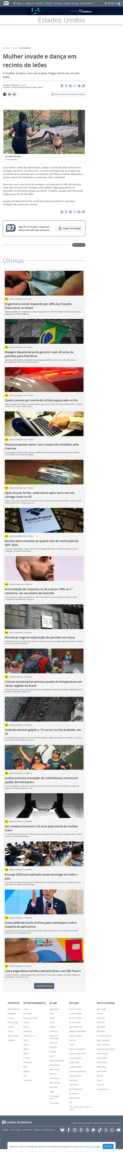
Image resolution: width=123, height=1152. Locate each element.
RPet (25, 1067)
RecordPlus (101, 1031)
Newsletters (101, 1027)
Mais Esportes (13, 1036)
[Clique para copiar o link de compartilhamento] (83, 85)
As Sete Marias (75, 1022)
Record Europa (102, 1053)
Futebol (11, 1027)
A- (14, 94)
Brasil (15, 48)
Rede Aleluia (101, 1067)
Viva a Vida (27, 1080)
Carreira (100, 1013)
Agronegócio (54, 1009)
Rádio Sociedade (103, 1040)
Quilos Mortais (74, 1098)
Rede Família (102, 1071)
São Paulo (53, 1087)
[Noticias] (61, 11)
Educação (53, 1047)
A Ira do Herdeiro (75, 1013)
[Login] (119, 3)
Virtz (25, 1076)
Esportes (58, 3)
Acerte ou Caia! (75, 1009)
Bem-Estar (27, 1013)
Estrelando (27, 1031)
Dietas (25, 1027)
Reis (70, 1102)
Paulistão (11, 1040)
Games (26, 1045)
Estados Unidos (78, 245)
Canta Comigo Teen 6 (77, 1053)
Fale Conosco (15, 1130)
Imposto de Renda (56, 1060)
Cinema (26, 1022)
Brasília (29, 3)
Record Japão (102, 1058)
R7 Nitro (26, 1058)
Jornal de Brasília (25, 48)
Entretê (48, 3)
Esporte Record (75, 1076)
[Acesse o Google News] (79, 85)
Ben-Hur (72, 1040)
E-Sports (11, 1018)
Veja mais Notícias (44, 986)
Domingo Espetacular (77, 1071)
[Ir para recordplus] (93, 1130)
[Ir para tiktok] (99, 1130)
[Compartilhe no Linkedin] (70, 85)
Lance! (10, 1031)
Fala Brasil (73, 1080)
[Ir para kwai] (81, 1130)
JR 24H (67, 3)
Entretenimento (34, 1003)
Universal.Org (102, 1089)
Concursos (53, 1031)
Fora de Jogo (13, 1022)
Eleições (39, 3)
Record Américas (103, 1045)
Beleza (26, 1009)
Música (26, 1053)
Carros (52, 1022)
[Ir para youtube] (118, 1130)
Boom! (71, 1045)
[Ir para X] (109, 3)
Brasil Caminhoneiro (77, 1049)
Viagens (26, 1071)
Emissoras (101, 1022)
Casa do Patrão (75, 1058)
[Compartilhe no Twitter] (62, 85)
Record (75, 3)
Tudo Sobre (54, 1103)
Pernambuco (54, 1078)
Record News (86, 3)
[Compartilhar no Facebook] (66, 85)
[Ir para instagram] (112, 3)
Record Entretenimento (106, 1049)
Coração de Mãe (75, 1067)
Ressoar (100, 1076)
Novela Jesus (74, 1093)
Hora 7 (52, 1056)
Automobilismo (14, 1009)
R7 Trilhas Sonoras (104, 1036)
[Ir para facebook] (105, 3)
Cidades (52, 1027)
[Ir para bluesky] (62, 1130)
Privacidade (27, 1130)
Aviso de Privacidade (93, 1146)
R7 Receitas (28, 1062)
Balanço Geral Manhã (77, 1031)
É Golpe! (52, 1051)
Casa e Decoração (30, 1018)
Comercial (101, 1018)
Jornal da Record (75, 1089)
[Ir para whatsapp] (112, 1130)
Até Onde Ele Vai (75, 1027)
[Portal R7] (6, 3)
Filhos (25, 1040)
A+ (9, 94)
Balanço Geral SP (76, 1036)
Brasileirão (12, 1013)
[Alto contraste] (5, 94)
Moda (25, 1049)
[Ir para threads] (87, 1130)
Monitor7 (53, 1074)
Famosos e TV (29, 1036)
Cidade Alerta (74, 1062)
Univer (99, 1080)
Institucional (106, 1003)
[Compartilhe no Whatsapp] (75, 85)
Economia (53, 1043)
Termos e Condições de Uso (44, 1130)
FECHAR (108, 1146)
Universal (100, 1085)
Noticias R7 (6, 48)
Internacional (54, 1065)
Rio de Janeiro (54, 1083)
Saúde (51, 1091)
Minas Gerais (54, 1069)
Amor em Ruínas (75, 1018)
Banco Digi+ (101, 1009)
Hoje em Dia (74, 1085)
